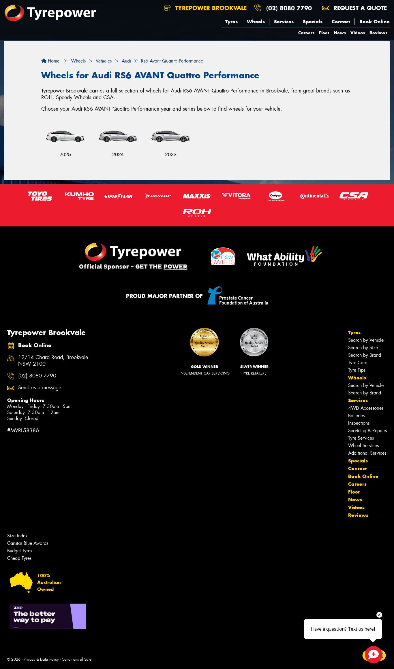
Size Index (17, 536)
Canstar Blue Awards (27, 543)
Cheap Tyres (19, 558)
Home (52, 61)
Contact (341, 21)
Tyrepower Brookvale (210, 8)
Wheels (256, 21)
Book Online (374, 21)
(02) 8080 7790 (289, 8)
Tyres (231, 21)
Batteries (356, 416)
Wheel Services (363, 446)
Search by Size (363, 348)
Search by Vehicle (366, 340)
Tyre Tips (356, 370)
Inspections (358, 423)
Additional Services (367, 453)
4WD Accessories (365, 408)
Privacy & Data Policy (41, 659)
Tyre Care (357, 363)
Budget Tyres (19, 551)
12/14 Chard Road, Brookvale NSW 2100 (53, 360)
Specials (312, 21)
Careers (306, 32)
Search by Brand (364, 355)
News (340, 32)
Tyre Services (361, 438)
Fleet (324, 32)
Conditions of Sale (76, 659)
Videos (357, 32)
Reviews (378, 32)
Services (284, 21)
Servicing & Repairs (367, 431)
